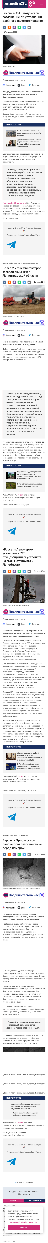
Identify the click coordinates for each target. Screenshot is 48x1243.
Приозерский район (10, 835)
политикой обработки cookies (23, 1222)
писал (20, 495)
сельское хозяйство (30, 263)
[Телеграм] (29, 87)
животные (24, 835)
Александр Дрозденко (11, 263)
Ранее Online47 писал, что (14, 203)
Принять (24, 1228)
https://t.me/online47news (29, 235)
